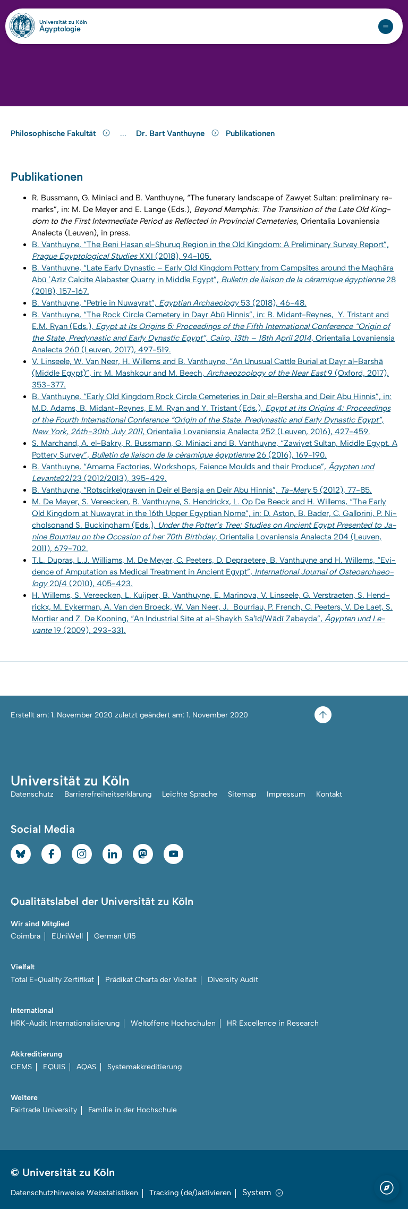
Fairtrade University (44, 1109)
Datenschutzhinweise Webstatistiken (74, 1192)
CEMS (21, 1066)
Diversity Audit (233, 979)
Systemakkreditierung (144, 1066)
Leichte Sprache (189, 794)
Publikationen (250, 133)
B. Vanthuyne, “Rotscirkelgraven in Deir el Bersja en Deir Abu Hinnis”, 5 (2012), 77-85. (202, 490)
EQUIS (54, 1066)
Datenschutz (32, 794)
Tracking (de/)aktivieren (190, 1192)
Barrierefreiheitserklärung (107, 794)
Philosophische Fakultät (54, 133)
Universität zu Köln (63, 22)
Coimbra (25, 936)
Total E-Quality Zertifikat (52, 979)
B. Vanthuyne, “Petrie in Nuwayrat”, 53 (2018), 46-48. (169, 303)
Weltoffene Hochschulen (173, 1023)
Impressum (286, 794)
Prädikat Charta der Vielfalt (151, 979)
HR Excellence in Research (273, 1023)
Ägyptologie (60, 29)
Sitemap (242, 794)
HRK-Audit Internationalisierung (65, 1023)
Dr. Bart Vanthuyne (171, 133)
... (125, 133)
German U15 (115, 936)
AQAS (86, 1066)
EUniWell (67, 936)
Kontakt (329, 794)
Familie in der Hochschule (132, 1109)
